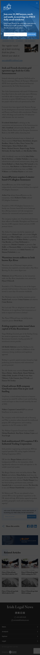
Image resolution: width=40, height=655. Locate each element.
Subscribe (32, 34)
